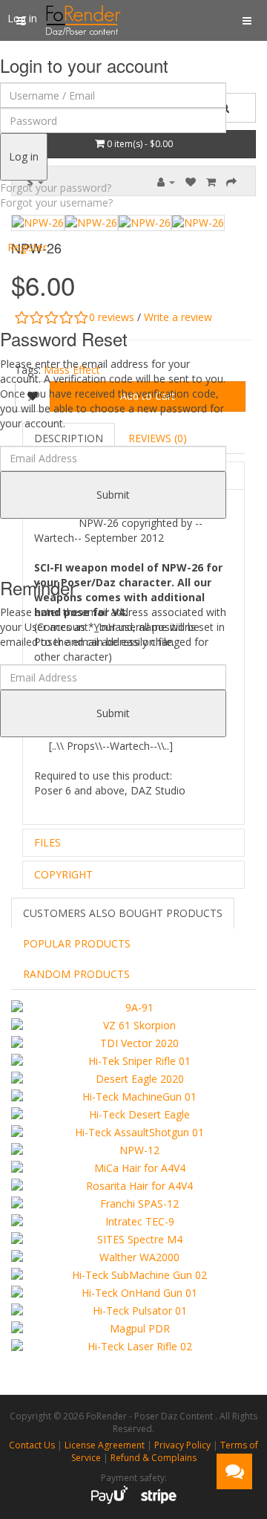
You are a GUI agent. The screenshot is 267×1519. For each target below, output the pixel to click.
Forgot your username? (56, 202)
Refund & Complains (154, 1457)
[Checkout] (231, 182)
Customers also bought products (122, 913)
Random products (76, 974)
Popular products (77, 943)
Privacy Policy (182, 1445)
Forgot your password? (55, 188)
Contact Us (32, 1445)
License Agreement (105, 1445)
